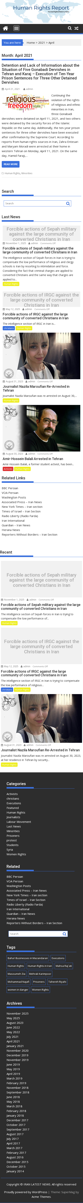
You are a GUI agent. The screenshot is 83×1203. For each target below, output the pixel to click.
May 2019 (13, 1069)
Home (31, 42)
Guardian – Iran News (16, 525)
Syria (10, 849)
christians (9, 328)
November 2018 (18, 1088)
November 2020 (18, 1050)
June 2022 (13, 1027)
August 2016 (15, 1157)
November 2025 (18, 1013)
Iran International (13, 520)
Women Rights (16, 854)
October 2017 (16, 1125)
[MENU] (16, 28)
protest (12, 840)
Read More (11, 164)
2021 (41, 42)
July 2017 (13, 1139)
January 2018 (15, 1115)
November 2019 (18, 1060)
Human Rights (12, 173)
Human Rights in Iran (40, 966)
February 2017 (16, 1152)
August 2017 (15, 1134)
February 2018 (16, 1111)
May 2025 (13, 1018)
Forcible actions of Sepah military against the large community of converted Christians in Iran (41, 234)
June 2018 (13, 1097)
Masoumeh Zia (16, 974)
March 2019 (14, 1078)
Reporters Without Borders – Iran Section (29, 534)
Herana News (11, 530)
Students (13, 845)
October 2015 (16, 1166)
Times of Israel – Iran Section (21, 511)
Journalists (13, 817)
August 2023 (15, 1023)
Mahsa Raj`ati (64, 966)
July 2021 (13, 1037)
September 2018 (18, 1092)
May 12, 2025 (13, 309)
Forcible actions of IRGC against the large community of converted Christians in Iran (41, 300)
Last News (14, 826)
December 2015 (17, 1162)
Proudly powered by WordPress (25, 1192)
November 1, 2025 (16, 243)
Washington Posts (14, 497)
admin (29, 89)
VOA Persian (10, 493)
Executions (14, 803)
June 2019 (13, 1064)
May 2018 (13, 1101)
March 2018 (14, 1106)
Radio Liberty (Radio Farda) (20, 516)
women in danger (18, 989)
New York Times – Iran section (22, 507)
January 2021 (15, 1046)
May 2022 (13, 1032)
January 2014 (15, 1171)
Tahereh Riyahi (57, 981)
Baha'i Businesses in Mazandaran (28, 958)
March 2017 (14, 1148)
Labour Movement (19, 822)
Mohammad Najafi (18, 981)
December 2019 (17, 1055)
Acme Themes (41, 1197)
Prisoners (13, 835)
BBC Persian (10, 488)
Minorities (26, 173)
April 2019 (13, 1074)
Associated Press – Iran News (22, 502)
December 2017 (17, 1120)
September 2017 (18, 1129)
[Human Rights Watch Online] (41, 22)
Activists (8, 468)
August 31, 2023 (14, 381)
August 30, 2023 (14, 453)
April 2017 (13, 1143)
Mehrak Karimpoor (40, 974)
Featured (13, 808)
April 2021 (13, 1041)
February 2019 (16, 1083)
